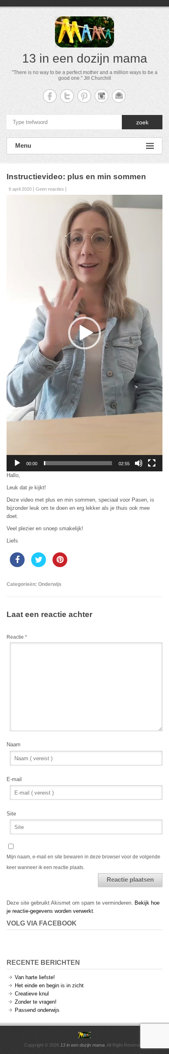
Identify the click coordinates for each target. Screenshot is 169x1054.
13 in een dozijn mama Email (119, 96)
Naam (14, 744)
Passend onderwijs (37, 1010)
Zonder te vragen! (36, 1002)
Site (11, 814)
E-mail (14, 779)
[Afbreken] (139, 463)
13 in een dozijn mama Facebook (50, 96)
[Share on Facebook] (17, 564)
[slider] (78, 463)
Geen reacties (50, 189)
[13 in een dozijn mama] (84, 1035)
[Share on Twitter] (38, 564)
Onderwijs (50, 584)
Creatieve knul (32, 994)
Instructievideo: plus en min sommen (76, 176)
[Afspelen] (17, 463)
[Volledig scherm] (152, 463)
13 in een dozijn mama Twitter (67, 96)
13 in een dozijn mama (84, 58)
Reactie (17, 637)
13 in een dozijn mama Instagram (101, 96)
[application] (84, 333)
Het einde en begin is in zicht (49, 985)
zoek (142, 122)
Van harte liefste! (35, 977)
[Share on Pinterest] (60, 564)
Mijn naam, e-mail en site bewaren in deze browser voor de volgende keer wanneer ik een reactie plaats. (83, 862)
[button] (84, 333)
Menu (23, 145)
